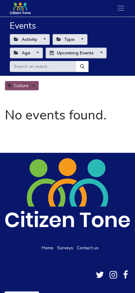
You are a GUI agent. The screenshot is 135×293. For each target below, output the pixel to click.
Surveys (65, 248)
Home (47, 248)
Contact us (88, 248)
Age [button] (25, 53)
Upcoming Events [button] (75, 53)
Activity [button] (29, 39)
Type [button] (69, 39)
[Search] (82, 66)
